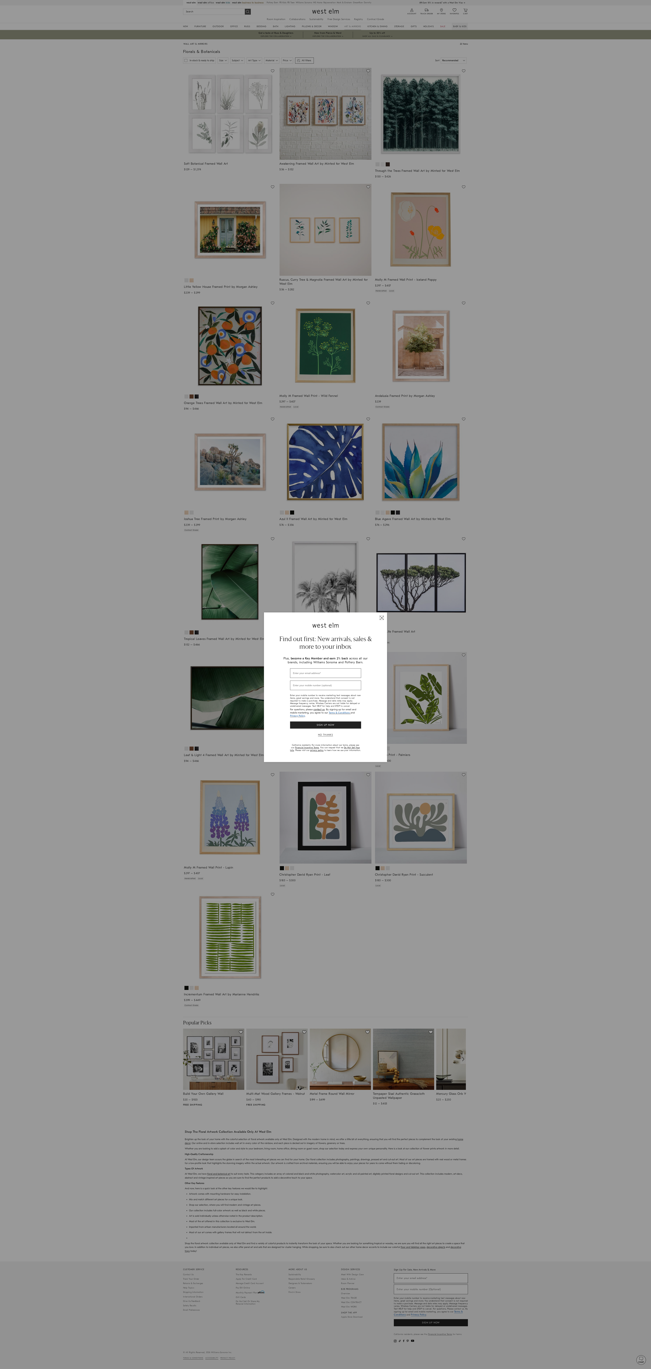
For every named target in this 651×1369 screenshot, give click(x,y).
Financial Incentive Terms (307, 747)
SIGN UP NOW (325, 725)
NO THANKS (325, 734)
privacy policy (317, 750)
